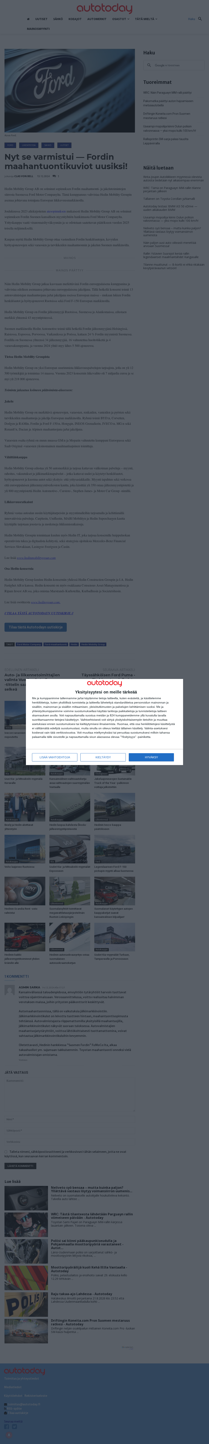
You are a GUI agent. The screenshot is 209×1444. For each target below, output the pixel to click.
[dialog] (104, 722)
